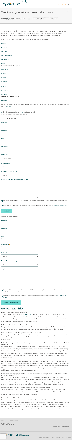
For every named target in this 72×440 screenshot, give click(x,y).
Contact (69, 437)
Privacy (52, 437)
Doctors (27, 327)
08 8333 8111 (7, 106)
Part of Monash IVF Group (22, 435)
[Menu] (66, 4)
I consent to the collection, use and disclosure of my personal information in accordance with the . (35, 205)
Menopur (4, 81)
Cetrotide (4, 51)
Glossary (63, 437)
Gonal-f (3, 74)
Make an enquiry (11, 302)
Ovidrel (3, 86)
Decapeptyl (5, 59)
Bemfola (3, 43)
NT (34, 18)
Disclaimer (58, 437)
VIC (52, 18)
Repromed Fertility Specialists (10, 4)
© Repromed (42, 437)
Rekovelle (4, 100)
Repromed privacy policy (60, 205)
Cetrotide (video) (6, 55)
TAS (56, 18)
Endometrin (5, 70)
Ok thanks (50, 12)
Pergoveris (4, 90)
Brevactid (4, 47)
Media (47, 437)
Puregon (4, 94)
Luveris (3, 78)
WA (38, 18)
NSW (42, 18)
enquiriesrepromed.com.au (61, 426)
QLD (47, 18)
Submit (7, 211)
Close (69, 11)
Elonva (3, 63)
